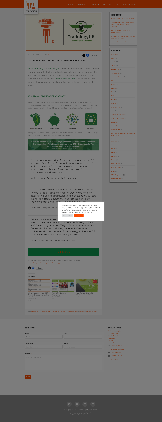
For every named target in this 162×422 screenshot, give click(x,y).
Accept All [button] (78, 216)
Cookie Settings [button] (67, 216)
